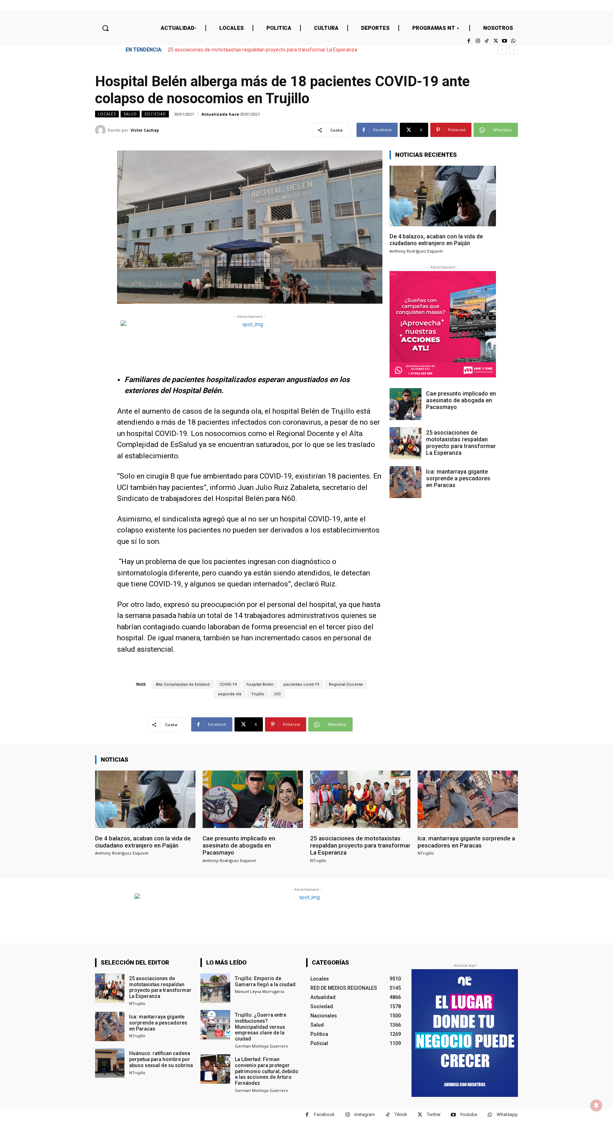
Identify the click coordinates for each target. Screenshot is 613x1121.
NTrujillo (318, 860)
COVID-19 (228, 684)
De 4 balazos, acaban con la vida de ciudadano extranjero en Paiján (436, 240)
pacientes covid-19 (301, 684)
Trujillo (257, 694)
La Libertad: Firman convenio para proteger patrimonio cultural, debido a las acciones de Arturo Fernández (266, 1071)
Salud (130, 113)
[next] (513, 49)
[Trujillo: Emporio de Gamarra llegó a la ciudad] (215, 988)
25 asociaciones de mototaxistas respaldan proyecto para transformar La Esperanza (461, 443)
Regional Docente (346, 684)
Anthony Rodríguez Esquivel (416, 251)
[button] (105, 28)
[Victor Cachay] (101, 130)
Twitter (434, 1114)
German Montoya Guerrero (261, 1046)
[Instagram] (477, 41)
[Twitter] (495, 41)
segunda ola (229, 694)
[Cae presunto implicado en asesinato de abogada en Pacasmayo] (405, 404)
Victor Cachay (145, 130)
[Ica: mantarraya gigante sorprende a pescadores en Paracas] (405, 482)
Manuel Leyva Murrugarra (259, 991)
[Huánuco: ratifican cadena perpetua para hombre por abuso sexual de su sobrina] (110, 1063)
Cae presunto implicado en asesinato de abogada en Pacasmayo (461, 400)
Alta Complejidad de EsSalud (183, 684)
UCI (277, 694)
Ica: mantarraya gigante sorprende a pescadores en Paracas (238, 50)
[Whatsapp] (513, 41)
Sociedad (155, 113)
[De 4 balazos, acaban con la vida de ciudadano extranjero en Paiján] (443, 196)
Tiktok (400, 1114)
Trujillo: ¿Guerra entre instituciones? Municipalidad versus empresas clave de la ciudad (260, 1027)
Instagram (364, 1114)
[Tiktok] (486, 41)
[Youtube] (504, 41)
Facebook (324, 1114)
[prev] (502, 49)
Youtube (468, 1114)
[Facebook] (468, 41)
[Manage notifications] (596, 1105)
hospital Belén (260, 684)
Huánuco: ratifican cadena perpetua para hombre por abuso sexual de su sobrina (161, 1059)
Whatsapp (507, 1114)
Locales (107, 113)
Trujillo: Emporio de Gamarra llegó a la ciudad (265, 981)
